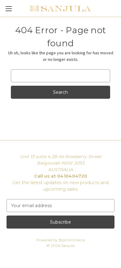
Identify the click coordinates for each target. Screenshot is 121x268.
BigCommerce (72, 240)
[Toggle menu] (8, 8)
